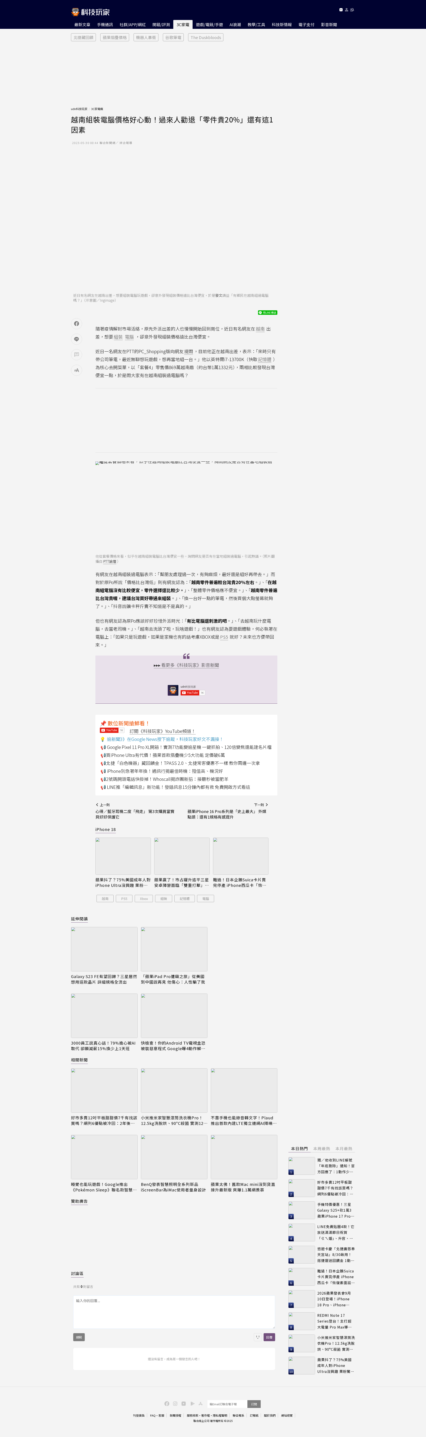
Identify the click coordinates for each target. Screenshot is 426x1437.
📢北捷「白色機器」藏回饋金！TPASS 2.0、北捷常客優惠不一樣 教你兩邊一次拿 (180, 763)
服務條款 (192, 1415)
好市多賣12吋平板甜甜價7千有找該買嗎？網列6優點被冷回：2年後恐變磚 (104, 1120)
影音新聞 (329, 24)
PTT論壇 (109, 561)
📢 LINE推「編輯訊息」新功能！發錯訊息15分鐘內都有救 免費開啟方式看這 (175, 787)
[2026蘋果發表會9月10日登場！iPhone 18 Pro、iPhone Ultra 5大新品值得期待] (301, 1299)
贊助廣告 (79, 1201)
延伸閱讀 (79, 918)
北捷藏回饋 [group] (83, 37)
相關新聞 (79, 1060)
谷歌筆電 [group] (173, 37)
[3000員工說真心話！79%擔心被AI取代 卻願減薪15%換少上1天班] (104, 1016)
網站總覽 (287, 1415)
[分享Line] (76, 339)
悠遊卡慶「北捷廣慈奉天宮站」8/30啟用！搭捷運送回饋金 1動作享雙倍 (336, 1255)
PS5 (124, 898)
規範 (79, 1337)
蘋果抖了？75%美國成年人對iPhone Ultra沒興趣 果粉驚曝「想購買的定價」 (123, 882)
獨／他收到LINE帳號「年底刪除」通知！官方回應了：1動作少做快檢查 (336, 1166)
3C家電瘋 (97, 109)
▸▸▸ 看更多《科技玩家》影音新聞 (186, 665)
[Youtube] (341, 10)
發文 (218, 295)
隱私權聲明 (220, 1415)
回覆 (269, 1337)
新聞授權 (175, 1415)
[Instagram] (175, 1403)
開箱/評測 (161, 24)
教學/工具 (256, 24)
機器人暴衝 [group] (146, 37)
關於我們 (270, 1415)
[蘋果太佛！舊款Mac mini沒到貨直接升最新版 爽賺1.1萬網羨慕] (244, 1157)
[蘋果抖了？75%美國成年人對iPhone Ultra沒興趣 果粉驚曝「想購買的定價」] (123, 856)
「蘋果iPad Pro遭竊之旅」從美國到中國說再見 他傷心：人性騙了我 (173, 979)
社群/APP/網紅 (133, 24)
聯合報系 (238, 1415)
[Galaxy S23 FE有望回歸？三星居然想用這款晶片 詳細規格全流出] (104, 949)
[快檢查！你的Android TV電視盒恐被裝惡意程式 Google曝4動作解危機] (174, 1016)
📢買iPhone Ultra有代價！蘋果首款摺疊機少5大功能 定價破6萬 (163, 755)
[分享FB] (76, 323)
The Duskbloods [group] (206, 37)
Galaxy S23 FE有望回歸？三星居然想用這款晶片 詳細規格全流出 (104, 979)
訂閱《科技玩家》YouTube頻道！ (163, 731)
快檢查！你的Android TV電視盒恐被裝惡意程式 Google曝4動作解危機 (173, 1045)
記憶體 (185, 898)
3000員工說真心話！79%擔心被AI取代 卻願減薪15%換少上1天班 (103, 1045)
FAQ (153, 1415)
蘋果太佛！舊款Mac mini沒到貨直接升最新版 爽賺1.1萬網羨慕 (243, 1187)
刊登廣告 (139, 1415)
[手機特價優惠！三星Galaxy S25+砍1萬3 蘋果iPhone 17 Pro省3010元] (301, 1210)
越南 (105, 898)
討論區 (77, 1273)
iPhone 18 (105, 829)
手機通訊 (105, 24)
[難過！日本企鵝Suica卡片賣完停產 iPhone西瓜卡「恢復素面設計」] (240, 856)
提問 (188, 351)
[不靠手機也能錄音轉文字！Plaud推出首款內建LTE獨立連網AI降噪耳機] (244, 1090)
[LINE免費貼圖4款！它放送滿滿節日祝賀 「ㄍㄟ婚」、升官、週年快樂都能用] (301, 1232)
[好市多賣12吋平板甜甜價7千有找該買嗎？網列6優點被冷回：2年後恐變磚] (104, 1090)
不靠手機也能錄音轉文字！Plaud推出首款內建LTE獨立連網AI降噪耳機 (244, 1120)
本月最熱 (343, 1148)
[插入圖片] (258, 1337)
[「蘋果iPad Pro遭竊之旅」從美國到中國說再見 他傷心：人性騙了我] (174, 949)
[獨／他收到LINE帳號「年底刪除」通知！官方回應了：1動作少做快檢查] (301, 1166)
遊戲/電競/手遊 (209, 24)
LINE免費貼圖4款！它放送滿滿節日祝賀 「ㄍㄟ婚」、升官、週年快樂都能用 (336, 1232)
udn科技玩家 (79, 109)
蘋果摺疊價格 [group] (115, 37)
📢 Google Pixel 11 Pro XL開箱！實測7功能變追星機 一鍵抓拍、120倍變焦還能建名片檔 (186, 747)
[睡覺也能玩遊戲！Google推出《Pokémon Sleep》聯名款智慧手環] (104, 1157)
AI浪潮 (235, 24)
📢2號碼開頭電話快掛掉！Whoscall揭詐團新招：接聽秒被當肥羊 (164, 779)
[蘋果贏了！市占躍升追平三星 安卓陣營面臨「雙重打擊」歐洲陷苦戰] (182, 856)
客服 (161, 1415)
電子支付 (306, 24)
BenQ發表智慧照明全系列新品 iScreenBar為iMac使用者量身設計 (173, 1187)
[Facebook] (166, 1403)
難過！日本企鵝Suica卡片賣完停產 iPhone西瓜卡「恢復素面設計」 (239, 882)
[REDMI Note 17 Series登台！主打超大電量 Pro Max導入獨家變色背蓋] (301, 1321)
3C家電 (183, 24)
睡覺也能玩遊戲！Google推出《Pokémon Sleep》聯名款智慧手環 (104, 1187)
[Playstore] (191, 1403)
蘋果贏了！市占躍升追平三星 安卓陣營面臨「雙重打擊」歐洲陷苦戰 (181, 882)
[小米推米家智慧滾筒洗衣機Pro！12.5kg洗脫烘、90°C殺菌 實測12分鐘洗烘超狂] (174, 1090)
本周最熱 (321, 1148)
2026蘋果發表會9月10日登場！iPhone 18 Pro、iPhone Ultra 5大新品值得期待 (335, 1299)
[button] (346, 10)
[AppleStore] (200, 1403)
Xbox (144, 898)
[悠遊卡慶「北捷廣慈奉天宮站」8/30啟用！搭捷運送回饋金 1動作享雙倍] (301, 1255)
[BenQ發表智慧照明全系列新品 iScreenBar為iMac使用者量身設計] (174, 1157)
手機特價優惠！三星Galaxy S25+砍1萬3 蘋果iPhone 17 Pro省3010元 (336, 1210)
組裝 (163, 898)
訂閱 (254, 1404)
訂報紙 (254, 1415)
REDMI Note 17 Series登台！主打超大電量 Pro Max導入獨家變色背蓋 (334, 1321)
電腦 (205, 898)
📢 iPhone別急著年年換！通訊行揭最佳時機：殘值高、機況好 (162, 771)
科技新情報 (282, 24)
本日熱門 (299, 1148)
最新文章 (82, 24)
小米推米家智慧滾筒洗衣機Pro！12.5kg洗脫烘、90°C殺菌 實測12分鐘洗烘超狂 (172, 1120)
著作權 (205, 1415)
